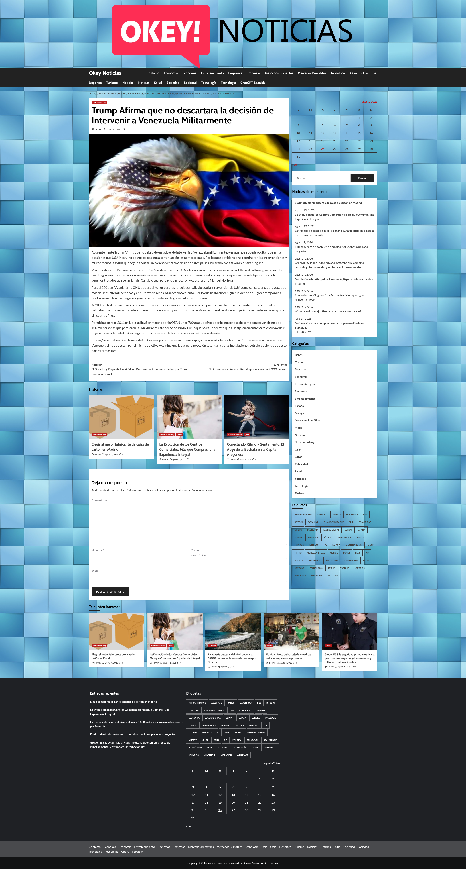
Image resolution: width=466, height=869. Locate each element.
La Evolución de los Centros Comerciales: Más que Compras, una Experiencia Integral (187, 449)
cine (351, 522)
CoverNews (251, 863)
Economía (171, 73)
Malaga (299, 413)
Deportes (95, 83)
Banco (337, 514)
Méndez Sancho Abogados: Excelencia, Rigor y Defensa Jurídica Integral (334, 281)
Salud (158, 83)
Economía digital (305, 384)
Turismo (112, 83)
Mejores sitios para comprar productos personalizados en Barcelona (330, 325)
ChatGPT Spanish (252, 83)
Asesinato (322, 514)
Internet (313, 545)
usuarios (360, 568)
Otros (179, 434)
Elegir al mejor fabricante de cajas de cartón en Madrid (328, 202)
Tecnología (338, 73)
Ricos (366, 560)
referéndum (351, 560)
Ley (325, 545)
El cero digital (331, 530)
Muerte (334, 553)
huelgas (299, 545)
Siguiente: (247, 367)
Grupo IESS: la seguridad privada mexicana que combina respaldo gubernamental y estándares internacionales (329, 265)
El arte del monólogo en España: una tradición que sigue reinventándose (329, 297)
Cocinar (300, 362)
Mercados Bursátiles (279, 73)
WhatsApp (333, 575)
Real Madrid (332, 560)
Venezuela (300, 575)
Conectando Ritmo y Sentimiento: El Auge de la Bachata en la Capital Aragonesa (255, 449)
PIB (367, 553)
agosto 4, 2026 (285, 663)
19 (322, 141)
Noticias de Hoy (99, 102)
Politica (299, 560)
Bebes (299, 355)
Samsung (299, 568)
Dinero (298, 530)
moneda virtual (316, 553)
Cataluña (313, 522)
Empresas (235, 73)
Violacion (316, 575)
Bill (365, 514)
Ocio (353, 73)
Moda (298, 427)
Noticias (128, 83)
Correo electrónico (199, 552)
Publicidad (301, 464)
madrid (336, 545)
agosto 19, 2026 (111, 454)
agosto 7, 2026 (227, 666)
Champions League (334, 522)
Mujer (346, 553)
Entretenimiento (212, 73)
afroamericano (303, 514)
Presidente (315, 560)
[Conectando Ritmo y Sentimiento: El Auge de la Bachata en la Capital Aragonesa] (256, 417)
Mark (371, 545)
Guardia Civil (344, 537)
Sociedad (173, 83)
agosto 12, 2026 (179, 459)
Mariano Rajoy (354, 545)
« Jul (295, 164)
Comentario (100, 500)
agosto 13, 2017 (113, 129)
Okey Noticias (105, 73)
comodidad (365, 522)
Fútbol (328, 537)
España (299, 406)
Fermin (98, 129)
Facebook (313, 537)
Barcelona (352, 514)
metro (298, 553)
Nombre (98, 550)
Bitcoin (299, 522)
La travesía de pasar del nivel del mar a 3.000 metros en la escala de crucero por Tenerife (334, 233)
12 (322, 133)
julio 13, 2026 (245, 459)
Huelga (361, 537)
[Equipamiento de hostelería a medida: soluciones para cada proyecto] (291, 631)
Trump (331, 568)
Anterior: (140, 369)
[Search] (375, 73)
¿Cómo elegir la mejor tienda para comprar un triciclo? (328, 311)
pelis (357, 553)
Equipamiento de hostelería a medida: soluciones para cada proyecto (331, 249)
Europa (299, 537)
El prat (348, 530)
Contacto (153, 73)
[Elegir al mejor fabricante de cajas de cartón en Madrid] (121, 417)
